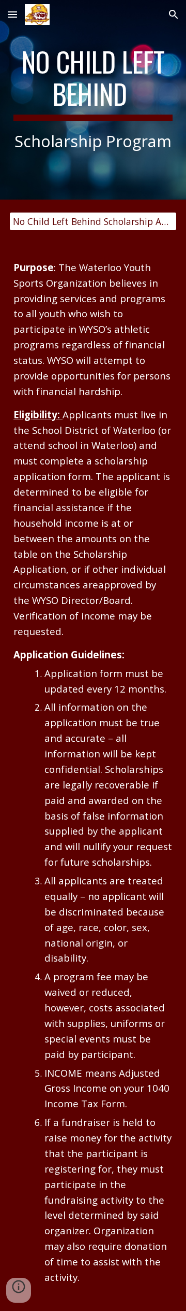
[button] (12, 14)
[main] (93, 99)
